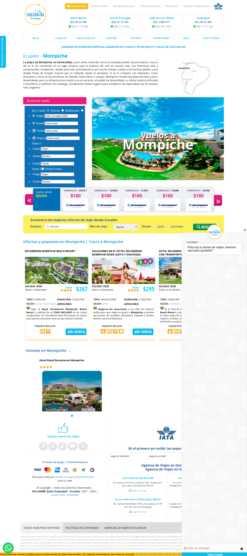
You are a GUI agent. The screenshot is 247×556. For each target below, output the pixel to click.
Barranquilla (99, 536)
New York (61, 545)
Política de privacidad (168, 554)
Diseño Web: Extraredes (65, 495)
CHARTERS (111, 38)
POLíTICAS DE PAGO (150, 6)
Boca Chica (130, 536)
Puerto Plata (144, 545)
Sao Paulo (97, 548)
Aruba (60, 536)
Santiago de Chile (73, 548)
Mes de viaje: (99, 226)
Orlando (69, 545)
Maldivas (174, 542)
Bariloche (89, 536)
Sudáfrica (112, 548)
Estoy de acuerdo (146, 554)
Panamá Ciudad (80, 545)
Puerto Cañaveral (131, 545)
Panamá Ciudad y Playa (96, 545)
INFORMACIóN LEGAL (124, 6)
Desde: (147, 226)
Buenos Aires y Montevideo (167, 536)
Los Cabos (150, 542)
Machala (158, 542)
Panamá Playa (112, 545)
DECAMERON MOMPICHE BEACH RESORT (50, 251)
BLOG (186, 38)
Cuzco (55, 539)
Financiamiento (77, 462)
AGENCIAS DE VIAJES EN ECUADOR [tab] (125, 527)
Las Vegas (104, 542)
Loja (127, 542)
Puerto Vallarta (155, 545)
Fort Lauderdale (132, 539)
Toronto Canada (138, 548)
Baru (108, 536)
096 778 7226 (162, 26)
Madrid (166, 542)
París (122, 545)
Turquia (156, 548)
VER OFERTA (76, 331)
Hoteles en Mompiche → (48, 350)
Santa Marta (60, 548)
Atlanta (73, 536)
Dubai (67, 539)
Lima (111, 542)
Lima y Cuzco (119, 542)
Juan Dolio (57, 542)
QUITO (105, 303)
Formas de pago (53, 462)
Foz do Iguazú (145, 539)
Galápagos (155, 539)
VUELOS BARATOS (85, 38)
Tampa (128, 548)
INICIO (36, 38)
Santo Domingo (86, 548)
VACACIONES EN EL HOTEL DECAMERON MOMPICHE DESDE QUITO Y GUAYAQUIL (117, 252)
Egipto (85, 539)
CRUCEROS (136, 38)
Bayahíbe (121, 536)
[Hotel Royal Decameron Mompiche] (72, 394)
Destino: (36, 226)
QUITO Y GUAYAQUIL (45, 303)
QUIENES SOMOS (99, 6)
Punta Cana (167, 545)
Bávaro (113, 536)
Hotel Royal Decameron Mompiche (61, 360)
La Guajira (72, 542)
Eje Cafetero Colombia (108, 539)
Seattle (104, 548)
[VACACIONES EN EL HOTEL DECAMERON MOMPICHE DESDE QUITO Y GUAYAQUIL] (123, 270)
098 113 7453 (121, 26)
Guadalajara (165, 539)
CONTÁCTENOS (211, 38)
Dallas (61, 539)
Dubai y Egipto (76, 539)
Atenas (66, 536)
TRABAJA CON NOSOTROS (196, 6)
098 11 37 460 (79, 26)
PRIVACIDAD (172, 6)
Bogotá (137, 536)
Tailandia (120, 548)
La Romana (96, 542)
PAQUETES (61, 38)
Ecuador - (33, 56)
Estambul (121, 539)
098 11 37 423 (204, 26)
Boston (144, 536)
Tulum (148, 548)
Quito (160, 226)
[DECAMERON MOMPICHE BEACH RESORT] (56, 270)
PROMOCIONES (161, 38)
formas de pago (64, 477)
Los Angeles (141, 542)
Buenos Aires (152, 536)
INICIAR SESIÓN (78, 6)
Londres (133, 542)
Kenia (65, 542)
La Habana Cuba (84, 542)
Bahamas (81, 536)
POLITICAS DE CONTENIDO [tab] (82, 527)
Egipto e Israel (94, 539)
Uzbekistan (165, 548)
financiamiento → (87, 477)
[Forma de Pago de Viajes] (64, 470)
